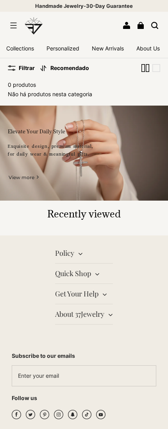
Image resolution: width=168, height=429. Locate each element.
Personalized (62, 48)
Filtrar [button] (27, 68)
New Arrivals (108, 48)
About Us (148, 48)
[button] (13, 25)
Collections (20, 48)
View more (21, 177)
